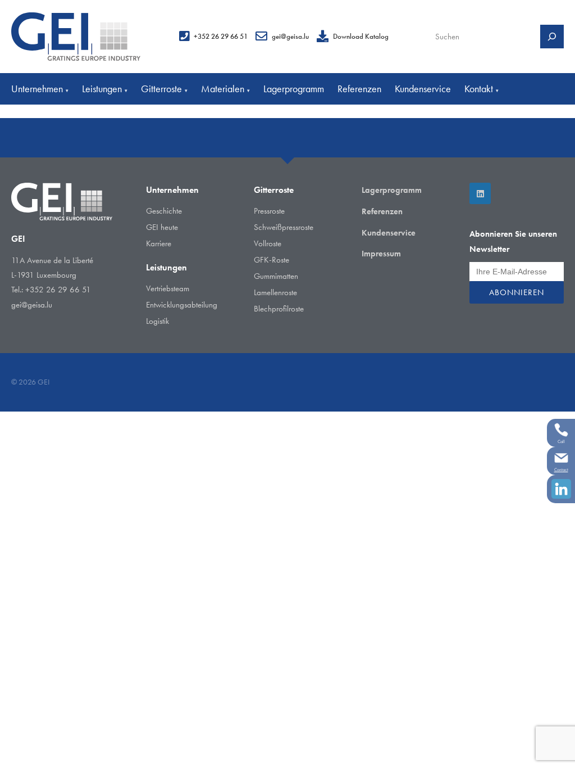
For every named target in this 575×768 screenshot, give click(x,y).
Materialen (225, 88)
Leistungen (104, 88)
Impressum (381, 253)
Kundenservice (423, 88)
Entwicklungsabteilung (181, 304)
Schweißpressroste (283, 227)
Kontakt (481, 88)
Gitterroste (164, 88)
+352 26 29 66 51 (221, 36)
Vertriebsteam (167, 288)
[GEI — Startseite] (75, 36)
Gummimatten (276, 276)
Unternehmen (40, 88)
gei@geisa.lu (290, 36)
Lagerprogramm (293, 88)
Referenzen (359, 88)
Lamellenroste (275, 292)
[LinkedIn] (480, 193)
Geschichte (164, 210)
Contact (561, 469)
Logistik (157, 321)
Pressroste (269, 210)
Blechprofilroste (279, 308)
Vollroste (267, 243)
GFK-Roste (271, 259)
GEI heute (162, 227)
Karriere (158, 243)
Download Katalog (361, 36)
